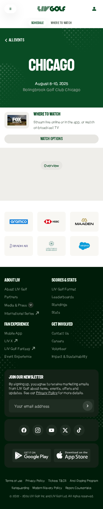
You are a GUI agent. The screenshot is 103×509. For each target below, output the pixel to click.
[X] (65, 430)
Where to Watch (61, 23)
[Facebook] (24, 430)
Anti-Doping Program (84, 480)
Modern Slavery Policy (47, 487)
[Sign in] (94, 8)
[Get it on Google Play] (31, 455)
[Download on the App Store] (72, 455)
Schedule (37, 23)
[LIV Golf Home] (53, 9)
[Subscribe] (88, 406)
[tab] (51, 165)
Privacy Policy (47, 393)
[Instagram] (37, 430)
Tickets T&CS (57, 480)
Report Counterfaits (78, 487)
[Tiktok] (79, 430)
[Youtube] (51, 430)
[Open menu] (10, 8)
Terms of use (14, 480)
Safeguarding (20, 487)
